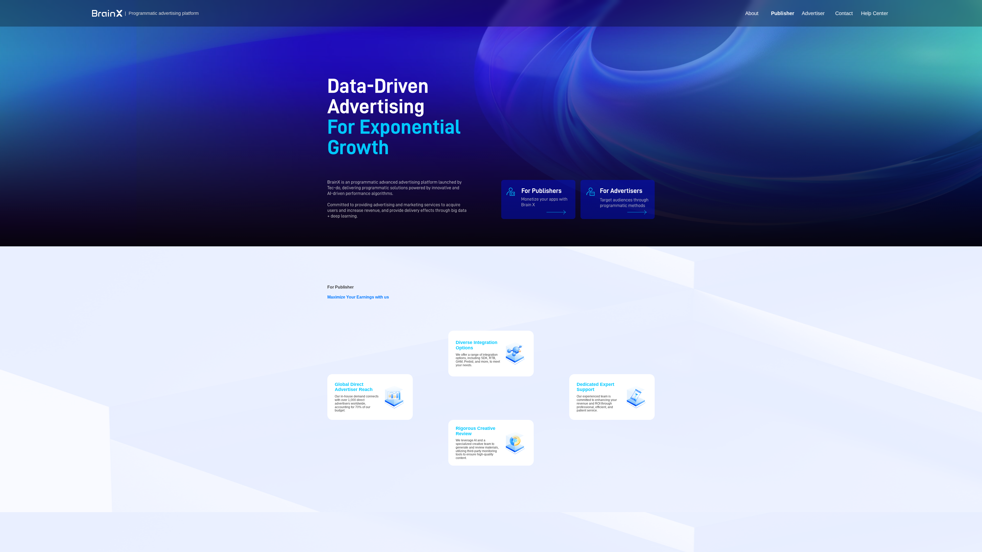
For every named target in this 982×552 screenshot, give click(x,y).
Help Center (874, 13)
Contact (844, 13)
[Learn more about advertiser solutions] (618, 199)
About (751, 13)
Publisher (782, 13)
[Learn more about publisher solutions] (538, 199)
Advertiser (813, 13)
